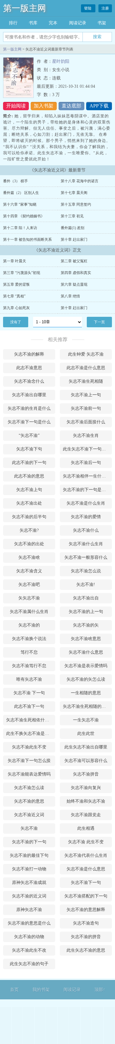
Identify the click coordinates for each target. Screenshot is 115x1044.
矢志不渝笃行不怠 (29, 665)
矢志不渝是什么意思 (86, 869)
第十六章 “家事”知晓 (19, 204)
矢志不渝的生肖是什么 (29, 408)
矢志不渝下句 (29, 449)
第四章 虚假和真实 (76, 273)
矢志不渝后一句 (86, 462)
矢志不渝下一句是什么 (29, 422)
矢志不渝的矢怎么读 (86, 679)
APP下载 (99, 105)
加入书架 (43, 105)
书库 (33, 23)
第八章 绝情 (70, 296)
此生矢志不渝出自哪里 (85, 747)
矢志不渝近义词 (29, 814)
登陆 (88, 8)
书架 (102, 23)
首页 (14, 989)
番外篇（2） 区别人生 (21, 193)
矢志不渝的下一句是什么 (86, 489)
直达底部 (71, 105)
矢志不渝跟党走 (86, 814)
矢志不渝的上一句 (86, 611)
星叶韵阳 (60, 61)
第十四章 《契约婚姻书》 (23, 216)
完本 (53, 23)
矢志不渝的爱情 (86, 516)
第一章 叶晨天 (14, 261)
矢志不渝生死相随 (86, 381)
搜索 (97, 36)
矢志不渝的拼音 (86, 936)
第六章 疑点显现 (74, 284)
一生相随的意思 (86, 693)
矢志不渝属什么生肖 (29, 611)
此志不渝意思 (29, 367)
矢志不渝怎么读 (29, 787)
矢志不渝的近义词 (29, 896)
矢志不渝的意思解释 (86, 909)
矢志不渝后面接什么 (86, 422)
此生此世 (85, 733)
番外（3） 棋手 (15, 181)
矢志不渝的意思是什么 (29, 923)
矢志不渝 (29, 828)
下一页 (99, 322)
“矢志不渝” (29, 435)
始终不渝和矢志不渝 (86, 801)
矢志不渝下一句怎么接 (29, 760)
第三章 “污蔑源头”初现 (21, 273)
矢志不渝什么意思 (86, 652)
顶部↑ (99, 989)
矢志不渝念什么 (29, 381)
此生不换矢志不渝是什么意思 (30, 733)
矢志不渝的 (29, 625)
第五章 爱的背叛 (16, 284)
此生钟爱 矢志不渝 (86, 354)
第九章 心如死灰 (16, 308)
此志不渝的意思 (29, 476)
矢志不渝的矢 (86, 625)
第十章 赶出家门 (74, 239)
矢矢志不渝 (29, 598)
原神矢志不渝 (29, 909)
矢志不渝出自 (86, 598)
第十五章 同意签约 (76, 204)
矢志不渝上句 (29, 489)
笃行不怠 (29, 652)
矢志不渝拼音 (86, 774)
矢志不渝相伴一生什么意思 (87, 476)
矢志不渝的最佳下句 (29, 855)
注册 (105, 8)
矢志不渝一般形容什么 (85, 557)
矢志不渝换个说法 (29, 638)
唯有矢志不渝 (29, 679)
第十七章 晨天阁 (74, 193)
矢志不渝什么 (86, 530)
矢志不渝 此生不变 (86, 842)
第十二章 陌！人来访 (20, 228)
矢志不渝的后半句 (29, 516)
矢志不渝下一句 (86, 882)
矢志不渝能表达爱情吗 (29, 774)
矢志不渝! (85, 584)
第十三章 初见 (72, 216)
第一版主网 (24, 8)
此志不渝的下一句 (29, 462)
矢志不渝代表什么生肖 (85, 855)
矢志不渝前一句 (86, 408)
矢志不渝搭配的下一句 (85, 896)
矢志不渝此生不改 (29, 950)
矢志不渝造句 (86, 923)
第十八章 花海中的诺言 (79, 181)
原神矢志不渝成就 (29, 882)
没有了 (15, 322)
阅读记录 (77, 23)
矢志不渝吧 (29, 584)
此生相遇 (85, 828)
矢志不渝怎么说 (86, 571)
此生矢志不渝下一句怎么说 (87, 449)
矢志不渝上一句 (86, 395)
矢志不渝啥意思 (86, 638)
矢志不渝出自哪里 (29, 395)
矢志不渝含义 (29, 571)
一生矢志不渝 (86, 720)
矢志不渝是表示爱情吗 (85, 665)
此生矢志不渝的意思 (86, 950)
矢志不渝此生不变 (29, 747)
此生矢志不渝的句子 (29, 963)
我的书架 (41, 989)
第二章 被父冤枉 (74, 261)
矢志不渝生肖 (86, 435)
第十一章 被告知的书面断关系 (27, 239)
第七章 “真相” (14, 296)
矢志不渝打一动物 (29, 869)
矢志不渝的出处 (29, 544)
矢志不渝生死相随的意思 (86, 706)
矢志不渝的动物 (29, 936)
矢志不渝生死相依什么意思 (30, 720)
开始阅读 (16, 105)
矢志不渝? (29, 530)
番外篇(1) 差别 (72, 228)
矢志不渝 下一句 (29, 693)
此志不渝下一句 (29, 706)
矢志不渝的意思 (29, 801)
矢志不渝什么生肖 (86, 544)
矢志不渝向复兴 (86, 787)
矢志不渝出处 (29, 503)
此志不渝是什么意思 (86, 367)
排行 (13, 23)
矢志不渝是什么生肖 (86, 503)
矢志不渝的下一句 (29, 842)
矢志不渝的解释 (29, 354)
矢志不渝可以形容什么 (85, 760)
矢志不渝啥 (29, 557)
